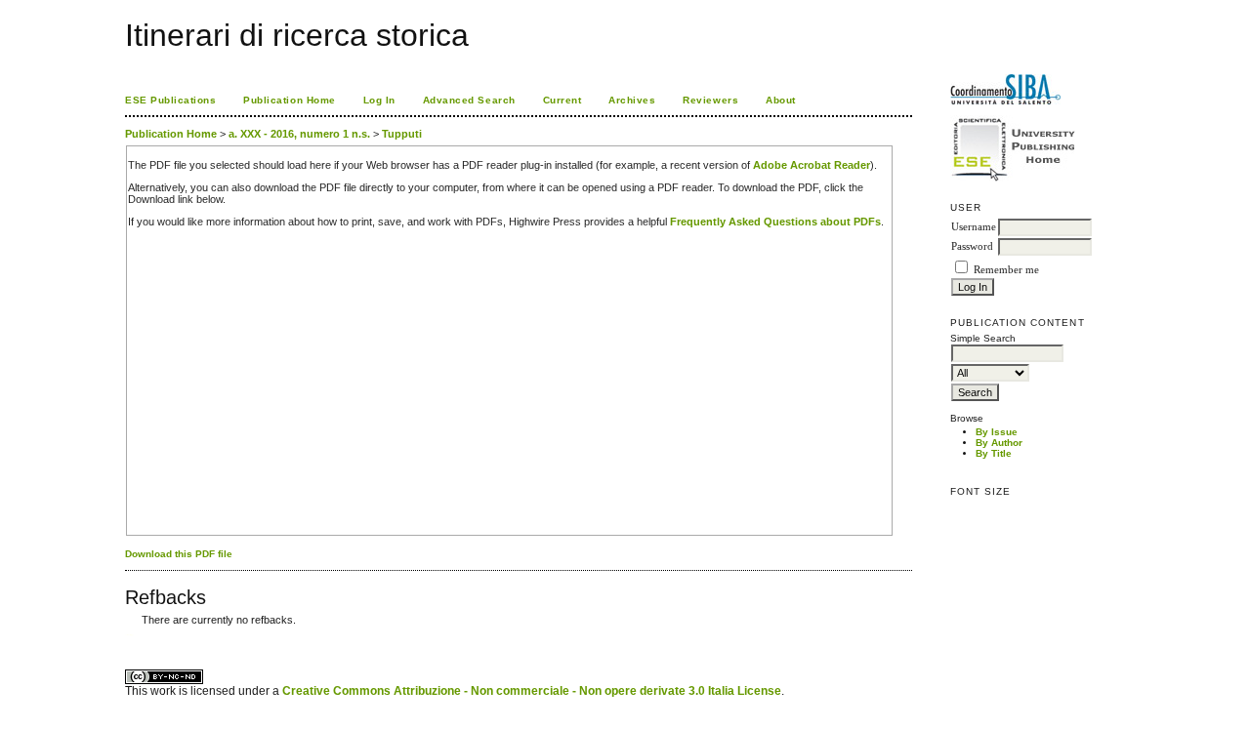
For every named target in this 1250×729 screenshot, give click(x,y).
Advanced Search (469, 100)
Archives (631, 100)
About (781, 100)
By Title (994, 453)
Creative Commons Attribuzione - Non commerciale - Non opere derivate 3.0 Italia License (531, 691)
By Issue (997, 431)
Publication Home (289, 100)
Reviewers (710, 100)
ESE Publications (170, 100)
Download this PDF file (178, 553)
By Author (999, 442)
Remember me (1006, 269)
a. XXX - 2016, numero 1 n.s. (299, 134)
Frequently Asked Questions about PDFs (775, 221)
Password (972, 246)
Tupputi (402, 134)
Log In (379, 100)
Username (973, 227)
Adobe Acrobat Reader (811, 165)
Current (562, 100)
